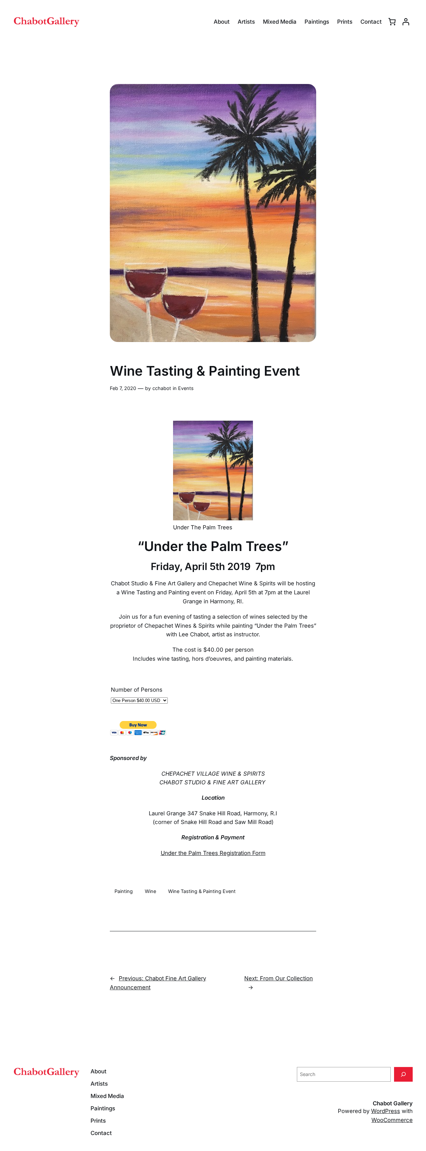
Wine (150, 891)
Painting (123, 891)
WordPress (385, 1111)
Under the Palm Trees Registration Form (213, 853)
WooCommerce (392, 1120)
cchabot (161, 388)
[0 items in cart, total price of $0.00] (392, 21)
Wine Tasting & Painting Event (202, 891)
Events (186, 388)
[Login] (406, 22)
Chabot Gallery (393, 1103)
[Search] (403, 1074)
